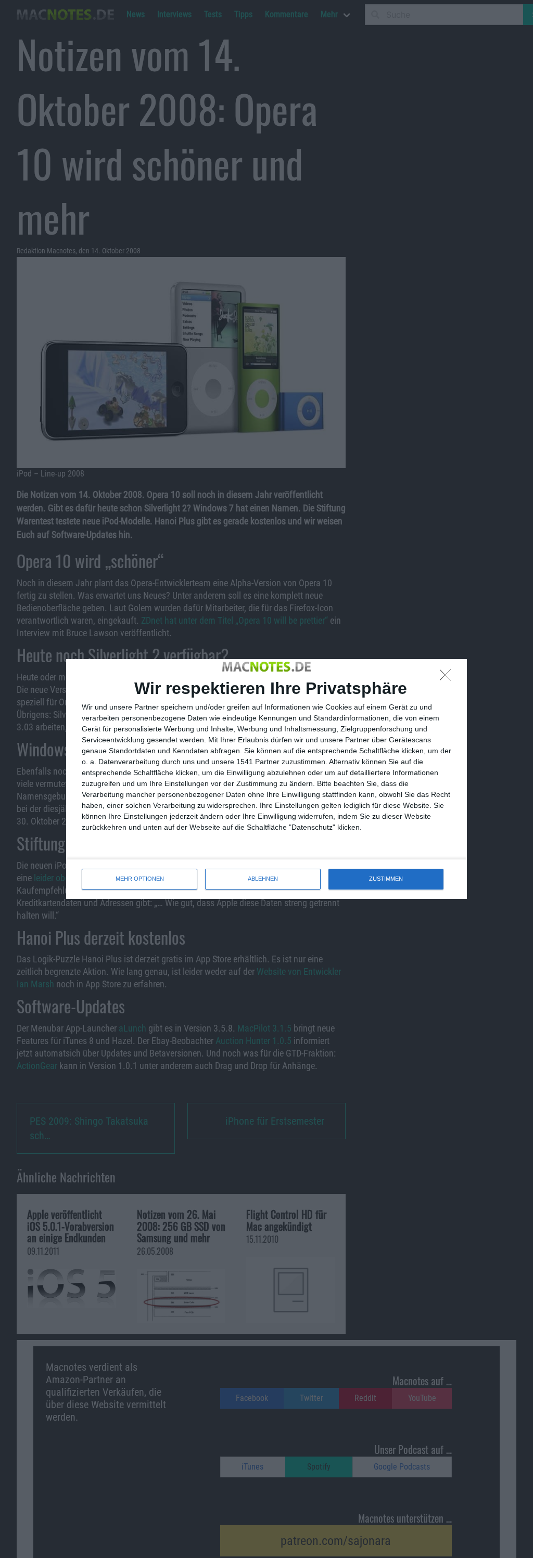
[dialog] (266, 778)
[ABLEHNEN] (448, 677)
